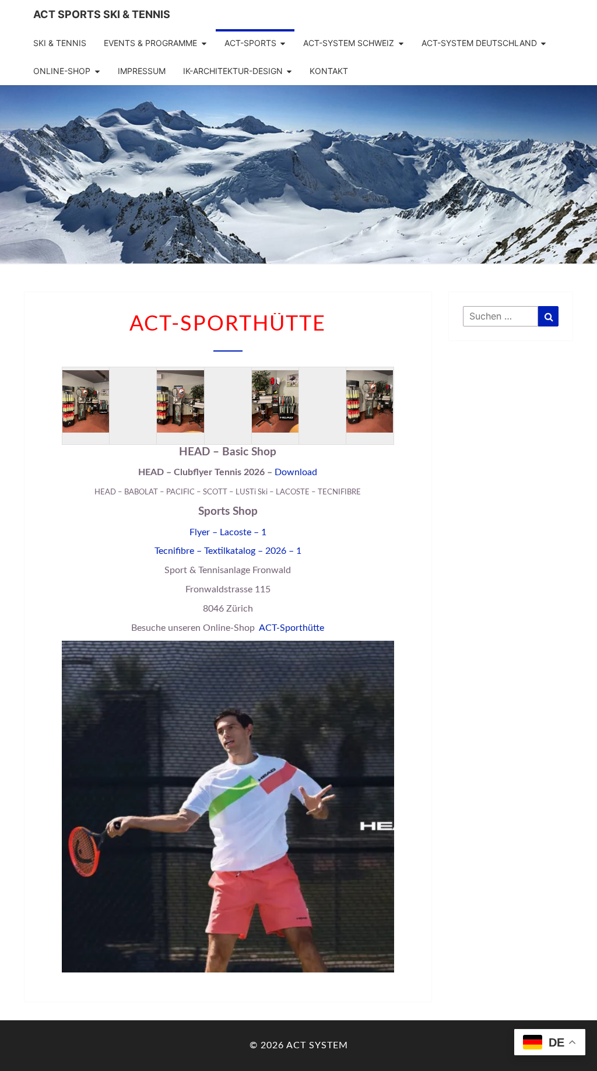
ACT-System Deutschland (479, 43)
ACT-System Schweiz (348, 43)
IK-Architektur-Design (233, 71)
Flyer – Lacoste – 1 (227, 532)
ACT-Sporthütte (291, 628)
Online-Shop (61, 71)
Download (296, 472)
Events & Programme (150, 43)
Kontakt (329, 71)
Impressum (142, 71)
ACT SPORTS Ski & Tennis (101, 14)
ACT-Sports (250, 43)
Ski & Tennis (59, 43)
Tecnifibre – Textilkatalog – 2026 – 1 (227, 551)
